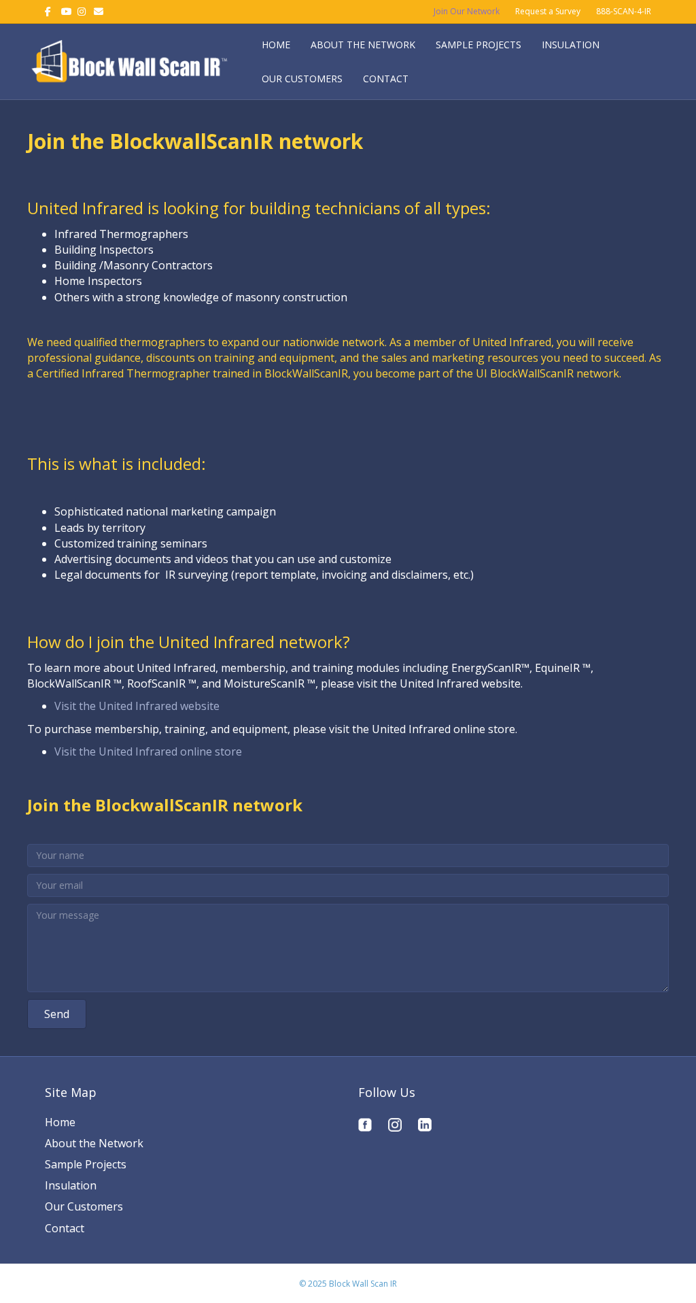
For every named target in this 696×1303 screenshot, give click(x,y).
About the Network (363, 44)
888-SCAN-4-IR (623, 11)
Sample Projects (478, 44)
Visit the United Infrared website (137, 705)
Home (276, 44)
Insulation (570, 44)
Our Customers (302, 78)
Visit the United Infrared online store (148, 751)
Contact (385, 78)
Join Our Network (467, 11)
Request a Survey (547, 11)
